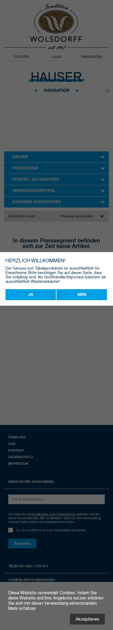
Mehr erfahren (22, 608)
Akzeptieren (87, 619)
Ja (30, 295)
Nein (81, 295)
